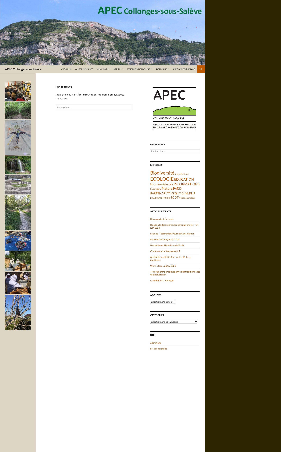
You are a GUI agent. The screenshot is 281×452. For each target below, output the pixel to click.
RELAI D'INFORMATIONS (160, 198)
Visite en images (187, 197)
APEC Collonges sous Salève (23, 69)
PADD (177, 188)
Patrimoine (161, 69)
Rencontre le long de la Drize (164, 239)
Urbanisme (102, 69)
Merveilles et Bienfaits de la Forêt (167, 245)
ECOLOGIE (162, 179)
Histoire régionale (161, 184)
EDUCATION (184, 179)
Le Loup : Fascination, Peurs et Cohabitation (172, 233)
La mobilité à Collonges (162, 280)
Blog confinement (181, 174)
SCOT (175, 197)
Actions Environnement (138, 69)
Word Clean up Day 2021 (163, 265)
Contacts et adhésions (184, 69)
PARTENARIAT (160, 193)
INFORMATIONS (187, 184)
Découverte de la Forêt (161, 219)
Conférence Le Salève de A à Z (165, 251)
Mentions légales (158, 348)
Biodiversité (162, 173)
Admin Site (155, 342)
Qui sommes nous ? (84, 69)
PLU (192, 193)
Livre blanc (155, 188)
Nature (117, 69)
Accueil (65, 69)
